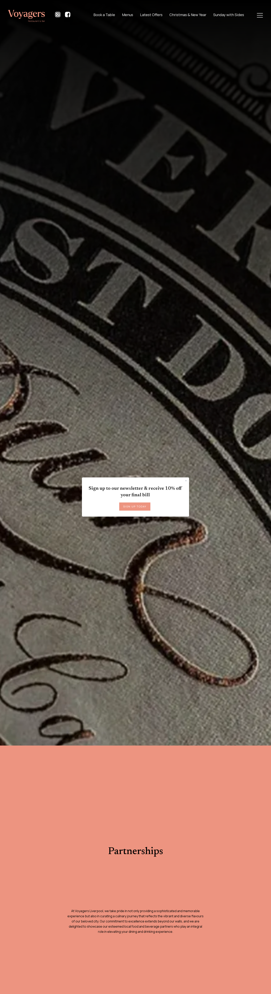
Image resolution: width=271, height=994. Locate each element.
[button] (260, 15)
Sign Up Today (134, 506)
